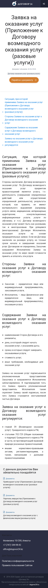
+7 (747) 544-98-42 (12, 544)
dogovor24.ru (34, 584)
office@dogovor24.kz (13, 549)
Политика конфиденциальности (18, 560)
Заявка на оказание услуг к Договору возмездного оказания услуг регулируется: (24, 141)
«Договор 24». (24, 579)
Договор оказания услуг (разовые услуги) (24, 73)
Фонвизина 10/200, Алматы (17, 540)
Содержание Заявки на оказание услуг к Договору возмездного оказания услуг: (21, 130)
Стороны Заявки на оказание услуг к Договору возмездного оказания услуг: (23, 119)
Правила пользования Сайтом (17, 565)
